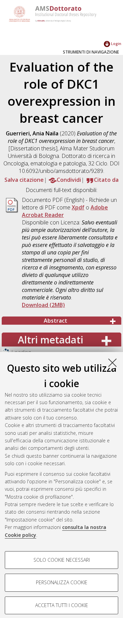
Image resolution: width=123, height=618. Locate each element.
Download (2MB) (43, 305)
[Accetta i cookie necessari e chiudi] (112, 362)
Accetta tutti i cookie (61, 605)
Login (115, 43)
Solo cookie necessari (61, 560)
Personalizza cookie (61, 582)
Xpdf (78, 207)
